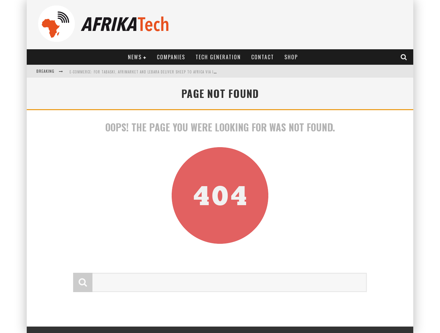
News (135, 57)
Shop (291, 57)
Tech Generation (218, 57)
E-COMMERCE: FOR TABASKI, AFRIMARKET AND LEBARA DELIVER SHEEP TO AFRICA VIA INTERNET (149, 71)
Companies (171, 57)
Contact (262, 57)
